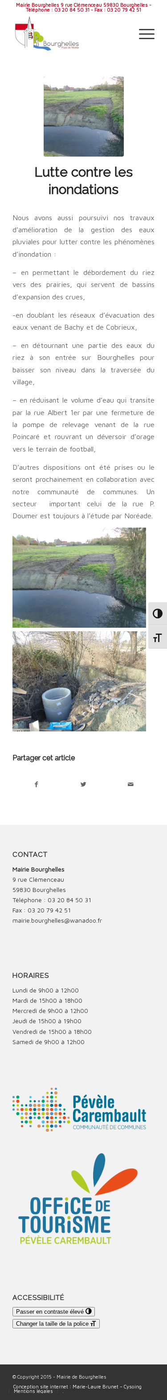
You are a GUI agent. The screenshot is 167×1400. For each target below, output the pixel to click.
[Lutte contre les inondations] (84, 117)
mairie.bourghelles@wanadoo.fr (57, 920)
